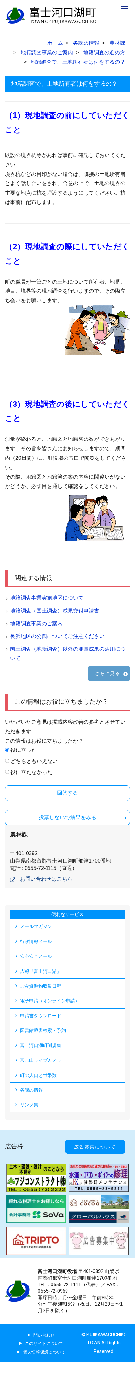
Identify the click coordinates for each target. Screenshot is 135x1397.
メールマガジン (36, 926)
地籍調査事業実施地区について (47, 598)
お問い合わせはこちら (46, 879)
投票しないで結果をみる (67, 817)
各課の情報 (31, 1090)
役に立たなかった (31, 772)
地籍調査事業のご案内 (36, 623)
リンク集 (29, 1104)
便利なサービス (67, 914)
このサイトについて (44, 1343)
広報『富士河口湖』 (40, 971)
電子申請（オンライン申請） (50, 1000)
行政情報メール (36, 941)
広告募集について (95, 1146)
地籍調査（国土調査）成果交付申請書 (54, 610)
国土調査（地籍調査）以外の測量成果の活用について (67, 653)
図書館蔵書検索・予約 (43, 1030)
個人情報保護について (44, 1352)
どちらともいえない (34, 761)
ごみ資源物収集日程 (40, 986)
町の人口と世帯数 (38, 1075)
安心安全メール (36, 956)
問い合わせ (44, 1335)
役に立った (23, 750)
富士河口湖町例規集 (40, 1045)
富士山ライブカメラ (40, 1060)
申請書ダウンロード (40, 1015)
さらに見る (107, 673)
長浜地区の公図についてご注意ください (57, 636)
